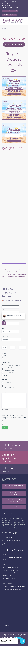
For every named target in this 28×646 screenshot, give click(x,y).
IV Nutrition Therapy (9, 578)
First (3, 309)
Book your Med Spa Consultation (14, 493)
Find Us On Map (7, 448)
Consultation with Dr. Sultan (12, 365)
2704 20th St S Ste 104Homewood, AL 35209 (10, 533)
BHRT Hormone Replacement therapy (12, 558)
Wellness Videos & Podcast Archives (14, 586)
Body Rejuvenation (9, 372)
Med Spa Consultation (10, 14)
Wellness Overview (9, 555)
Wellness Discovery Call (10, 11)
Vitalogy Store (7, 575)
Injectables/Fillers (9, 367)
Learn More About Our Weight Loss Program (14, 500)
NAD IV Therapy (8, 581)
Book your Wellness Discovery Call (14, 486)
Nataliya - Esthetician (10, 384)
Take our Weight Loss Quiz (14, 507)
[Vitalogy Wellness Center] (12, 21)
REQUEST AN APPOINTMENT (14, 44)
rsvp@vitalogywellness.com (12, 540)
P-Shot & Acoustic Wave (10, 570)
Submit (5, 428)
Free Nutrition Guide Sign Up (12, 589)
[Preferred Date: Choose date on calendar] (19, 339)
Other (5, 375)
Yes (5, 355)
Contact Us (5, 471)
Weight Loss (7, 562)
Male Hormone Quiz (9, 573)
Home (12, 29)
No (5, 358)
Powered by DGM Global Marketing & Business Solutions (14, 636)
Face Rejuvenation (9, 370)
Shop (5, 544)
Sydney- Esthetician (9, 387)
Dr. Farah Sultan (8, 382)
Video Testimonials (9, 583)
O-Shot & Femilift (8, 565)
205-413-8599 (6, 461)
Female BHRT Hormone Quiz (12, 567)
